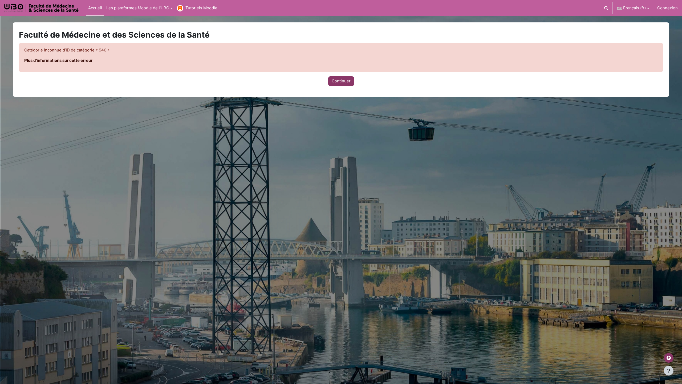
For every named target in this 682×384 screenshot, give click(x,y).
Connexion (667, 7)
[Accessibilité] (668, 358)
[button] (606, 8)
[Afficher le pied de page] (668, 370)
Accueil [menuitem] (95, 7)
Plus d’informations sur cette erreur (58, 60)
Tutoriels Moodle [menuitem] (201, 7)
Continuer (341, 80)
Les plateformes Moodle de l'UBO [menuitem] (137, 7)
